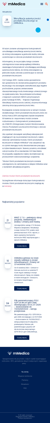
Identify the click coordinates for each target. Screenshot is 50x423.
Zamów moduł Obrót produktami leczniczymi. (21, 176)
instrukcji (7, 186)
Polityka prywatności (25, 418)
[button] (42, 4)
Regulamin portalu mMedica (25, 416)
